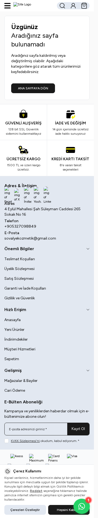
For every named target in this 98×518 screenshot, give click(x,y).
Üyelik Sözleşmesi (19, 268)
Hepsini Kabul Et (69, 510)
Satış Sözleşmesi (19, 278)
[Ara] (62, 5)
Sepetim (11, 359)
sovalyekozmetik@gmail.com (30, 238)
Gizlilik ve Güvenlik (19, 298)
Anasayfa (12, 320)
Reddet (36, 491)
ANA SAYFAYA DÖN (33, 88)
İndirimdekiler (16, 339)
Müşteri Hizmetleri (19, 349)
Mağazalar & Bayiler (21, 380)
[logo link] (33, 5)
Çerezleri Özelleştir (25, 510)
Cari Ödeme (14, 390)
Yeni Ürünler (14, 329)
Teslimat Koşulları (19, 259)
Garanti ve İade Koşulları (25, 288)
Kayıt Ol (78, 428)
